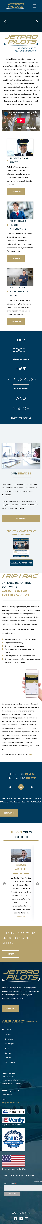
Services (8, 1034)
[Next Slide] (37, 883)
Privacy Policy (10, 1062)
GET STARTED (9, 813)
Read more (21, 916)
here (30, 754)
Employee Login (31, 1021)
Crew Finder (9, 1039)
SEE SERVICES (21, 518)
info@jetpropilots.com (10, 1103)
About (7, 1048)
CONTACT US (10, 1008)
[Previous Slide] (4, 883)
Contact (8, 1057)
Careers (8, 1053)
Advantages (9, 1043)
